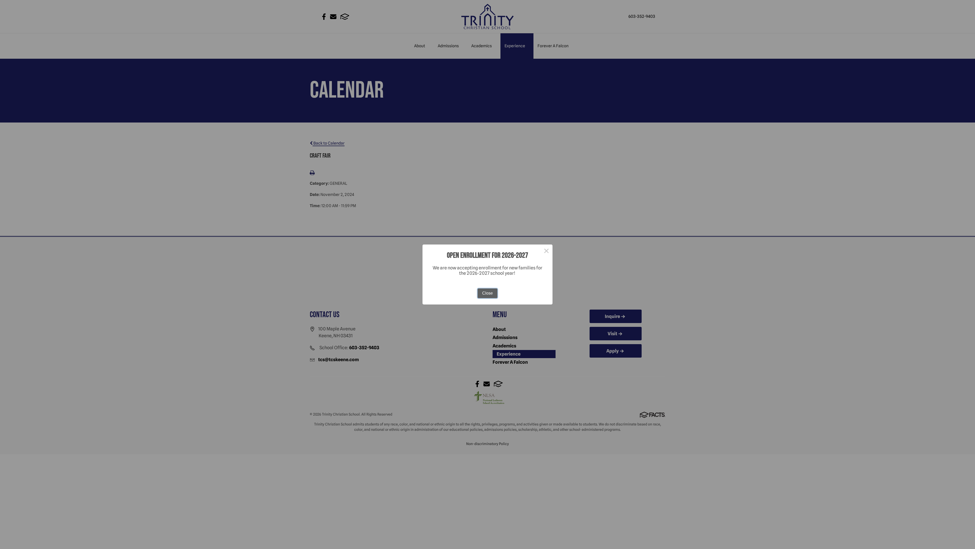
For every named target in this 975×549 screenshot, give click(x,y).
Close (487, 293)
